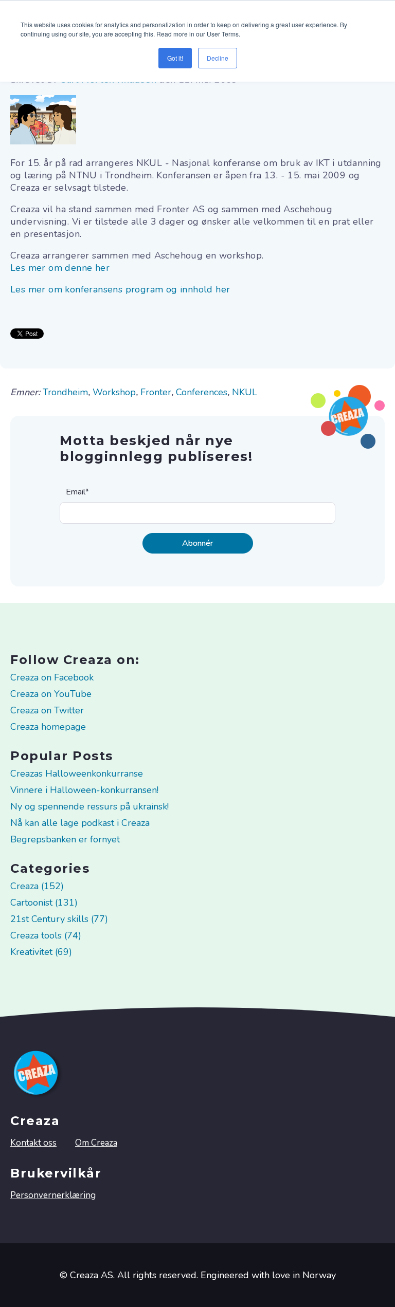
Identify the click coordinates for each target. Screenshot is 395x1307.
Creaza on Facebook (52, 677)
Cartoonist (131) (44, 902)
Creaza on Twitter (47, 710)
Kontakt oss (33, 1143)
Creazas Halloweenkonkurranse (76, 773)
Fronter (155, 392)
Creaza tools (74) (45, 935)
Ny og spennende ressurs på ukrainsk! (89, 806)
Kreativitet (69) (41, 952)
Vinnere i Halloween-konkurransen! (84, 790)
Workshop (114, 392)
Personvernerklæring (53, 1195)
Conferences (201, 392)
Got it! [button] (175, 57)
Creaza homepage (48, 727)
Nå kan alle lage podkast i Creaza (80, 823)
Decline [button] (217, 57)
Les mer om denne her (60, 268)
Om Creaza (96, 1143)
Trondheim (65, 392)
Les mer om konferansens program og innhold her (120, 289)
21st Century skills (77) (59, 919)
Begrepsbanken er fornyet (65, 839)
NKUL (244, 392)
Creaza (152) (37, 886)
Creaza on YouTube (51, 694)
